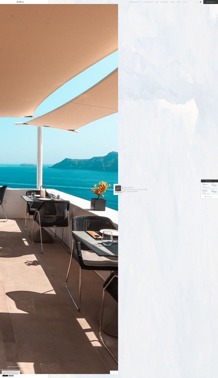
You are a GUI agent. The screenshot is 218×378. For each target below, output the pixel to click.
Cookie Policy (15, 374)
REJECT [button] (11, 375)
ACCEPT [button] (5, 375)
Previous (112, 372)
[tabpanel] (59, 189)
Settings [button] (4, 374)
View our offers (209, 196)
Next (116, 372)
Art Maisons (20, 2)
